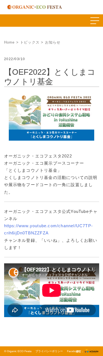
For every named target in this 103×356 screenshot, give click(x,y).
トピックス (30, 42)
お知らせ (53, 42)
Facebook (73, 351)
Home (9, 42)
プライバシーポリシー (49, 351)
